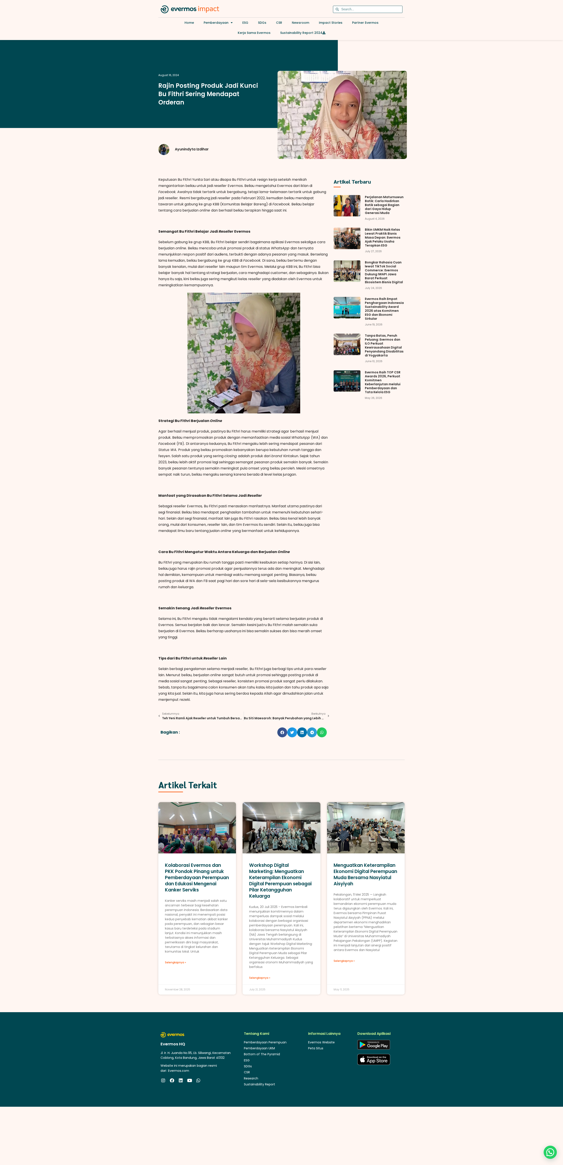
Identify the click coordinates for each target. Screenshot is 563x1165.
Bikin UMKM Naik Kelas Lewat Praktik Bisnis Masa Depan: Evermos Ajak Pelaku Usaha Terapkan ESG (382, 237)
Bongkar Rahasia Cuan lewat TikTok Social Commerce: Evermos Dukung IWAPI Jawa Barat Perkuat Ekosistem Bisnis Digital (384, 272)
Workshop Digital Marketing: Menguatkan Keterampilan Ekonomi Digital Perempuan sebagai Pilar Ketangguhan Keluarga (280, 880)
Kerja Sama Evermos (254, 33)
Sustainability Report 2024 (301, 33)
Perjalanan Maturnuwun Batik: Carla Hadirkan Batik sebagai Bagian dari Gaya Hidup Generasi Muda (384, 205)
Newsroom (300, 22)
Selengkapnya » (175, 962)
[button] (282, 732)
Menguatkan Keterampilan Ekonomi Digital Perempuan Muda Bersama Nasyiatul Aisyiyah (365, 874)
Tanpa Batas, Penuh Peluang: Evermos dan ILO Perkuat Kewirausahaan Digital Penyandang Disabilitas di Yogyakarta (384, 345)
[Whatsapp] (198, 1080)
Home (189, 22)
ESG (245, 22)
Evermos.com (178, 1070)
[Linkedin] (180, 1080)
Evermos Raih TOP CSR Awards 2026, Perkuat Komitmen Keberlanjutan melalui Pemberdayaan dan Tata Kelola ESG (382, 382)
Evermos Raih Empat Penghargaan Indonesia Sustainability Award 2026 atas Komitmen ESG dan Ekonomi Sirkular (384, 309)
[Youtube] (189, 1080)
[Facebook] (172, 1080)
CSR (279, 22)
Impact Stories (330, 22)
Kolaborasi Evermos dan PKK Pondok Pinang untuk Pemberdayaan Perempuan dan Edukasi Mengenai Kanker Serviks (197, 877)
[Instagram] (163, 1080)
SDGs (262, 22)
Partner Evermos (365, 22)
